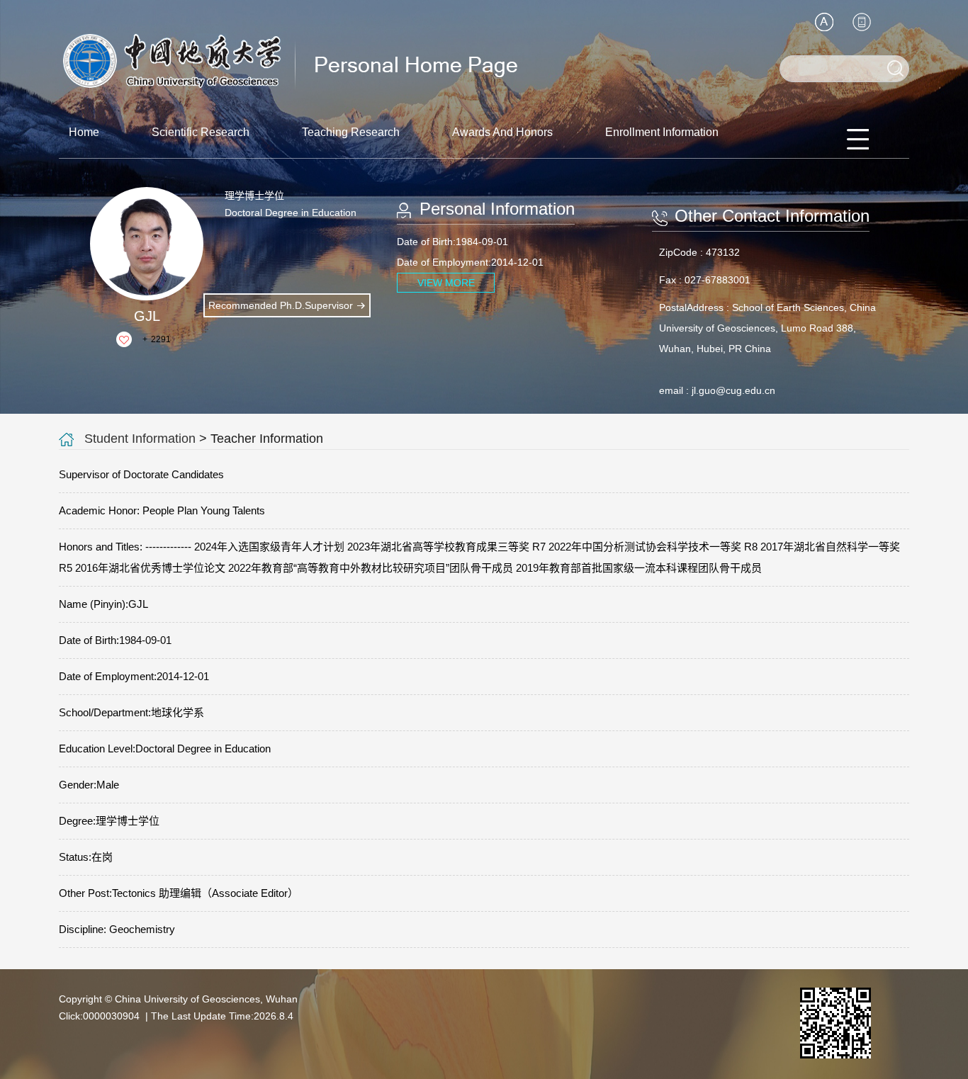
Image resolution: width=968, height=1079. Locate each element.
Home (84, 132)
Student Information (140, 438)
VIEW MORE (446, 282)
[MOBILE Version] (861, 22)
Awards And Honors (502, 132)
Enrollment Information (662, 132)
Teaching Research (351, 132)
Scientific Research (200, 132)
